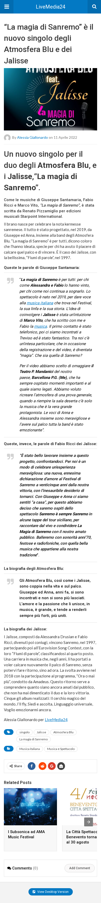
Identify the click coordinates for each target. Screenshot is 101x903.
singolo (24, 732)
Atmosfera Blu (63, 732)
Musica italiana (29, 749)
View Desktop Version (53, 892)
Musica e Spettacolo (61, 749)
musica (40, 326)
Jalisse (41, 732)
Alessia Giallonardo (32, 137)
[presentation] (88, 822)
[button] (6, 7)
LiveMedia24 (50, 7)
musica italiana (40, 303)
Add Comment (79, 868)
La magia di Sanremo (33, 739)
